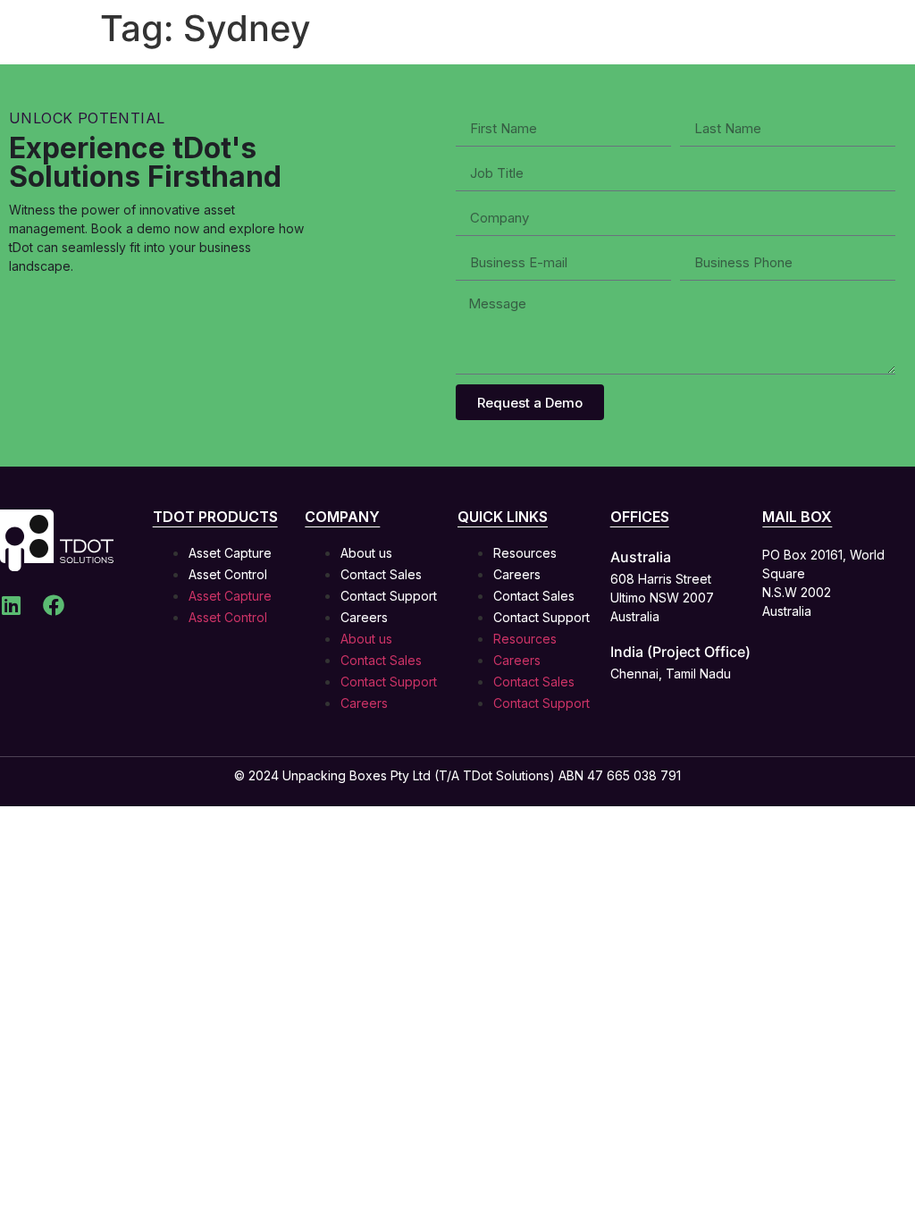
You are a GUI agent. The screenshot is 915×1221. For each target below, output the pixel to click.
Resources (525, 552)
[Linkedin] (10, 605)
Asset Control (228, 574)
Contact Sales (381, 574)
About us (366, 552)
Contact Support (388, 595)
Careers (364, 617)
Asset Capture (230, 552)
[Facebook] (53, 605)
